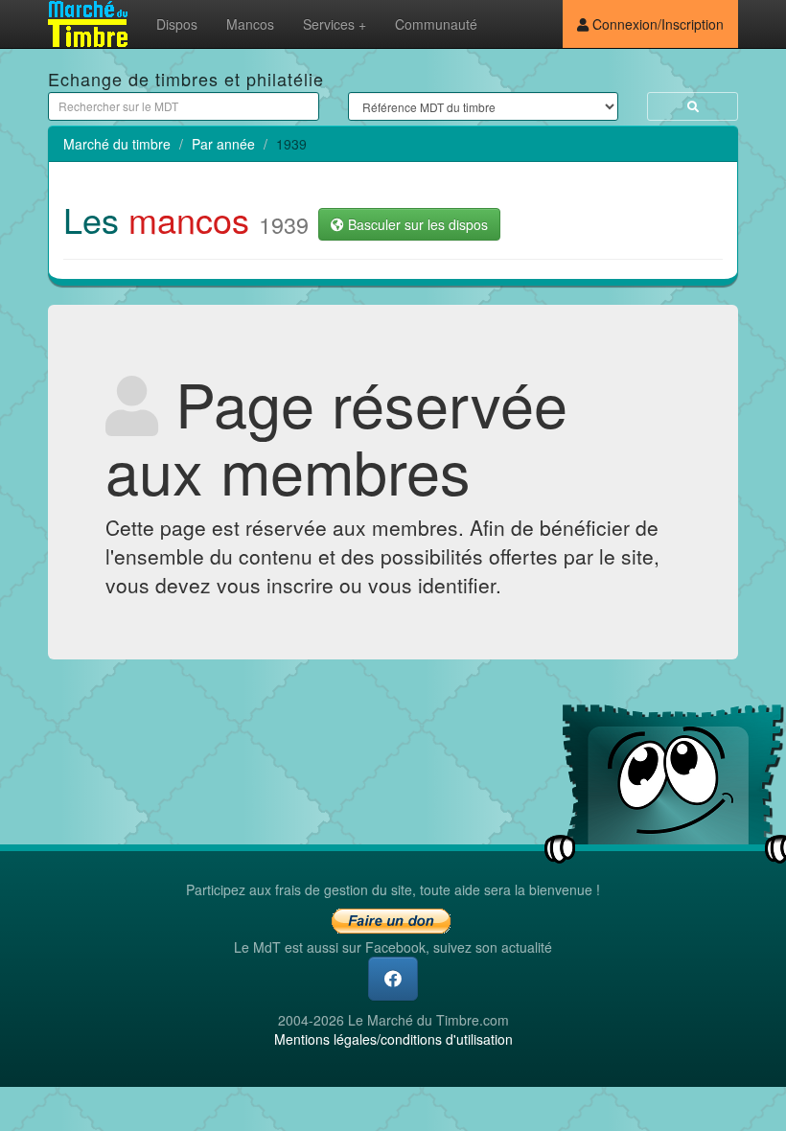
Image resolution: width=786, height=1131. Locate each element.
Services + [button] (334, 24)
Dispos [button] (176, 24)
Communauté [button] (436, 24)
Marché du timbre (117, 143)
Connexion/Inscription (656, 24)
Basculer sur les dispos (416, 224)
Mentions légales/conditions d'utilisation (393, 1039)
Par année (223, 143)
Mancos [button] (250, 24)
